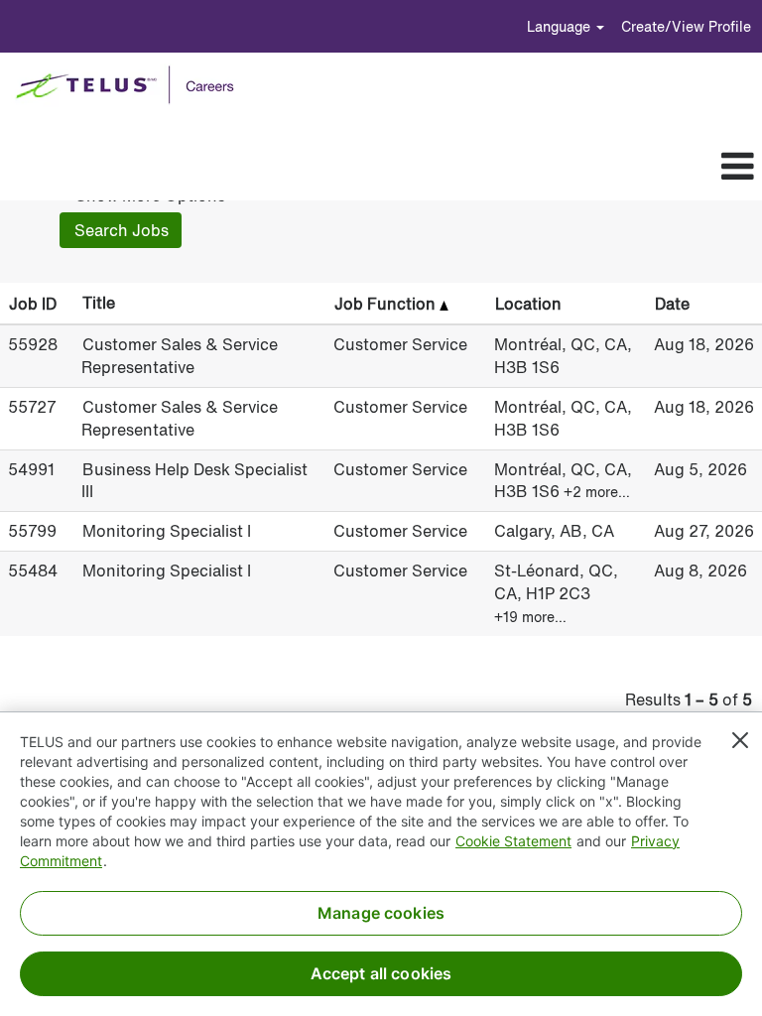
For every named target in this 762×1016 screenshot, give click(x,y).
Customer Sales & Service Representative (179, 355)
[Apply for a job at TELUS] (131, 85)
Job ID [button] (33, 304)
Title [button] (98, 303)
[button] (413, 166)
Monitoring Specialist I (166, 531)
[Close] (740, 740)
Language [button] (560, 26)
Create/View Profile (686, 26)
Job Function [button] (387, 304)
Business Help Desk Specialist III (194, 480)
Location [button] (528, 304)
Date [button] (672, 304)
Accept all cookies (381, 973)
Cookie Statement (513, 840)
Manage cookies (381, 913)
